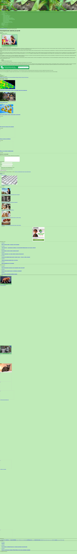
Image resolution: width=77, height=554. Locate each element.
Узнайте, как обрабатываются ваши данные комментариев (23, 171)
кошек (11, 539)
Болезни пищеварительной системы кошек (9, 19)
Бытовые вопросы (5, 24)
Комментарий (2, 161)
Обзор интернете (5, 25)
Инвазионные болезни (6, 20)
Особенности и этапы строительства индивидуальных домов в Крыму (11, 225)
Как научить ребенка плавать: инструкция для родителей (10, 114)
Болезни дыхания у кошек (6, 15)
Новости (3, 23)
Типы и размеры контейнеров (5, 138)
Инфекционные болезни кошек (7, 21)
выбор (4, 539)
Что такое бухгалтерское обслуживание (7, 126)
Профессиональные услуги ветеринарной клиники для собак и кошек (11, 217)
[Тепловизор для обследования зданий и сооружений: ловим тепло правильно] (7, 88)
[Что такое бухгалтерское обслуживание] (6, 125)
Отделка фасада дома (4, 102)
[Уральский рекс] (6, 284)
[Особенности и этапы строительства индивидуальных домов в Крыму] (6, 224)
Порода (3, 12)
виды (2, 539)
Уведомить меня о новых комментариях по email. (7, 167)
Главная (1, 28)
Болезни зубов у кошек (6, 16)
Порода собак (5, 13)
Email (1, 164)
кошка (14, 539)
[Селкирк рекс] (6, 468)
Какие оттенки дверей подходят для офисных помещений (9, 202)
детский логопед (28, 53)
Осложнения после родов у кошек (8, 22)
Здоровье (3, 14)
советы (56, 539)
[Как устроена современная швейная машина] (6, 209)
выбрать (7, 539)
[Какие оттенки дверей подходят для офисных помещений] (6, 201)
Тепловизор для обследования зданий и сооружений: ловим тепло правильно (13, 90)
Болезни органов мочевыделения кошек (8, 18)
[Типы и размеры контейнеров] (7, 137)
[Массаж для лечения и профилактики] (6, 149)
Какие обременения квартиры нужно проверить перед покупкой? (11, 194)
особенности (29, 539)
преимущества (37, 539)
